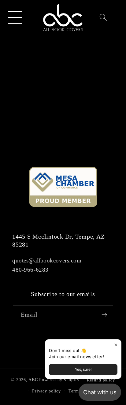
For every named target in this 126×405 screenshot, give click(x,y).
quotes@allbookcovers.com (47, 260)
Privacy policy (46, 391)
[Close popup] (115, 344)
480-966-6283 (30, 269)
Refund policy (101, 380)
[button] (15, 17)
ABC (33, 379)
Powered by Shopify (59, 379)
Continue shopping (63, 120)
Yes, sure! (83, 369)
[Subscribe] (104, 314)
